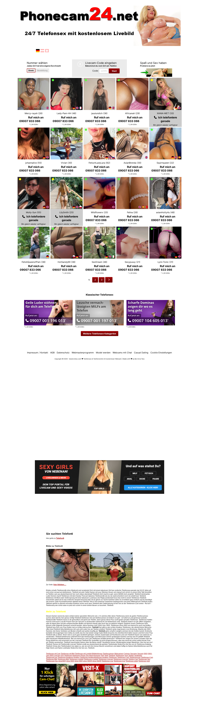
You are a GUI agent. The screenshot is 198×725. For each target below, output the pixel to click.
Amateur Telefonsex (80, 657)
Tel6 (102, 655)
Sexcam (140, 654)
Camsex (127, 654)
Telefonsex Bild (51, 659)
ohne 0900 (70, 661)
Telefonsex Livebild (76, 659)
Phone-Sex (85, 655)
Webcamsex (118, 654)
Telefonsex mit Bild (68, 654)
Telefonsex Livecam (106, 659)
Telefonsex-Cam (147, 657)
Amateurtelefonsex (95, 657)
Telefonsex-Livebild (91, 659)
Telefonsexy (120, 655)
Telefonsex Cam (123, 657)
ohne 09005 (87, 661)
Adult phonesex (94, 655)
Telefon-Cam (133, 659)
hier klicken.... (59, 584)
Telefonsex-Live (119, 661)
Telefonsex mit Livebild (83, 654)
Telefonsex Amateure (65, 657)
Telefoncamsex (108, 654)
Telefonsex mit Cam (53, 654)
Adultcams (76, 655)
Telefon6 (60, 538)
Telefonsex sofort (132, 661)
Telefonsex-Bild (63, 659)
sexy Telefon (129, 655)
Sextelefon (138, 655)
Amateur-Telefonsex (109, 657)
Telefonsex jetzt (144, 661)
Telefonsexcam (135, 657)
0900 (145, 654)
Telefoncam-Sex (52, 661)
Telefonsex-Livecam (121, 659)
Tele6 (106, 655)
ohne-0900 (79, 661)
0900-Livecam (55, 655)
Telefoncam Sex (144, 659)
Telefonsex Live (107, 661)
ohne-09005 (96, 661)
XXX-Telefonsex (66, 655)
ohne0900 (62, 661)
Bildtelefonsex (97, 654)
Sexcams (133, 654)
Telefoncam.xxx (51, 657)
